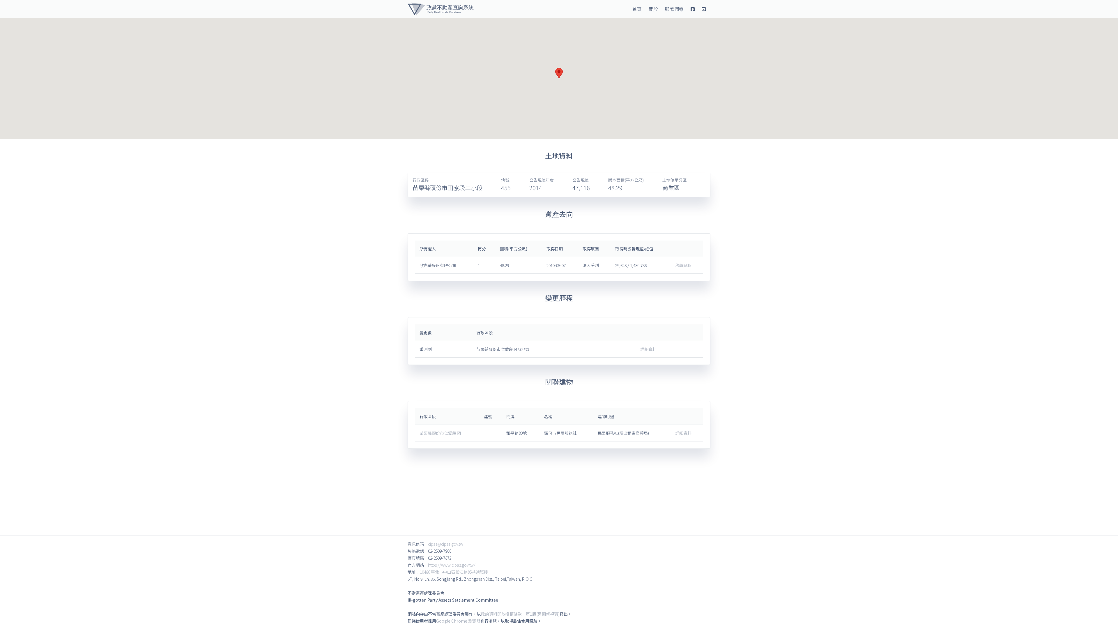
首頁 (637, 9)
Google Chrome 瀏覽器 (458, 621)
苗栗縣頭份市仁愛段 (438, 433)
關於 (653, 9)
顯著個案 (674, 9)
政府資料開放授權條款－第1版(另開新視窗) (520, 614)
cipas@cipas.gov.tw (445, 544)
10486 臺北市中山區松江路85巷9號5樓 (454, 572)
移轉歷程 (683, 265)
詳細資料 (648, 349)
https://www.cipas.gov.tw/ (451, 565)
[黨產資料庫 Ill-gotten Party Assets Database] (441, 9)
